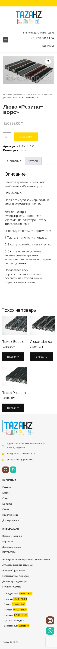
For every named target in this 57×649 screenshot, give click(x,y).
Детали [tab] (33, 161)
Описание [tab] (14, 161)
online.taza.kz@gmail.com (38, 32)
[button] (5, 39)
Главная (7, 94)
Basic (15, 97)
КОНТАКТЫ (48, 46)
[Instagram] (5, 469)
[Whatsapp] (13, 469)
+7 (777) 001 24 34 (42, 38)
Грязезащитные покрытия (24, 94)
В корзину (26, 136)
